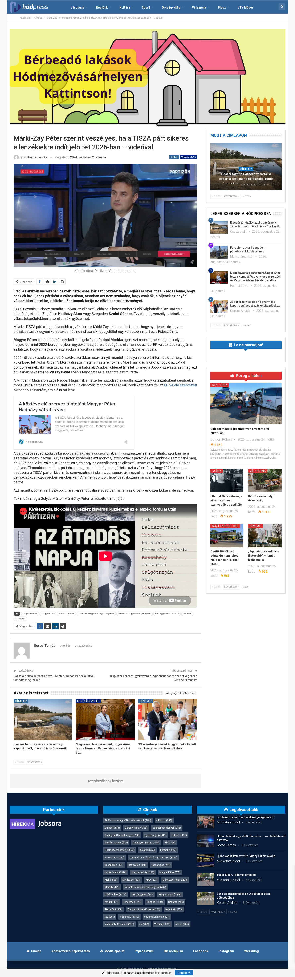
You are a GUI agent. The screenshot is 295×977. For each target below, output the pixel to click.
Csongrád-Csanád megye (122, 835)
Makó (111, 879)
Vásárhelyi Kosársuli (119, 924)
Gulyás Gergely (116, 842)
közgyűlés (137, 865)
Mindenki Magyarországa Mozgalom (96, 614)
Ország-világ (171, 7)
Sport (146, 7)
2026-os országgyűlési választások (128, 820)
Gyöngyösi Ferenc (146, 842)
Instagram (226, 951)
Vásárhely (129, 916)
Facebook (200, 951)
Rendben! (184, 972)
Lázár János (115, 872)
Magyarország (143, 872)
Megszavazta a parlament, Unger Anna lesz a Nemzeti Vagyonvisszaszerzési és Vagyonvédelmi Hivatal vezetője (255, 276)
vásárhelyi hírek (157, 916)
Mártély (112, 887)
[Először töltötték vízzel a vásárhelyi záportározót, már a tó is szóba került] (43, 719)
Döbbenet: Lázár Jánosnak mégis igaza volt (245, 817)
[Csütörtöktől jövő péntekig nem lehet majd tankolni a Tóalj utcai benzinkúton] (227, 535)
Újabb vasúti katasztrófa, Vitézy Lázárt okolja (246, 856)
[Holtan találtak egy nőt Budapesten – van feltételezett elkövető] (205, 840)
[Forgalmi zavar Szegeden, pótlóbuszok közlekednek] (219, 252)
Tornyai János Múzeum (144, 909)
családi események (167, 827)
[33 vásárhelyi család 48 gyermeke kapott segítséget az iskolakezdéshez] (167, 719)
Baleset (112, 827)
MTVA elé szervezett (180, 385)
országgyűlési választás (167, 614)
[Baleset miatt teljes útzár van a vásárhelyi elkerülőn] (246, 403)
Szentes (176, 902)
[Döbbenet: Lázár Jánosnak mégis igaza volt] (205, 821)
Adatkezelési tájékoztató (70, 951)
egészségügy (155, 835)
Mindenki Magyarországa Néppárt (134, 614)
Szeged (155, 902)
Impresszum (144, 951)
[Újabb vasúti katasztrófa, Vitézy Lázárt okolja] (205, 860)
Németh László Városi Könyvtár (145, 887)
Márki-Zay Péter (66, 614)
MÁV (151, 879)
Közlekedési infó (226, 526)
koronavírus (114, 857)
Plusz (222, 7)
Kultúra (125, 7)
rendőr (111, 902)
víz (144, 924)
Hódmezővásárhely (119, 850)
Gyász (216, 471)
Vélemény (199, 7)
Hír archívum (173, 951)
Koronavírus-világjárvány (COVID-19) (153, 857)
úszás (182, 924)
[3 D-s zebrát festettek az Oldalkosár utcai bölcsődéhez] (205, 898)
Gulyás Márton (30, 614)
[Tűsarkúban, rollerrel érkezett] (205, 879)
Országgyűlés (142, 894)
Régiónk (102, 7)
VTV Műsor (245, 7)
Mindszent (131, 879)
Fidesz (179, 835)
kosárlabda (114, 865)
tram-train (174, 909)
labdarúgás (161, 865)
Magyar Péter (48, 614)
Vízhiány (162, 924)
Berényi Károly (136, 827)
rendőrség (132, 902)
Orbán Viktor (115, 894)
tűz (110, 916)
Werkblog (251, 951)
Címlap (174, 157)
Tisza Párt (20, 619)
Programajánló (170, 894)
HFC (170, 842)
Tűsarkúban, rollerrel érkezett (236, 874)
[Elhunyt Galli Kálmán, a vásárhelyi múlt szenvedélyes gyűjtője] (227, 480)
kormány (168, 850)
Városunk (77, 7)
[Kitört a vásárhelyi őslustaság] (265, 480)
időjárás (147, 850)
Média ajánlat (114, 951)
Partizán (187, 614)
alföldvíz (164, 820)
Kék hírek (219, 385)
